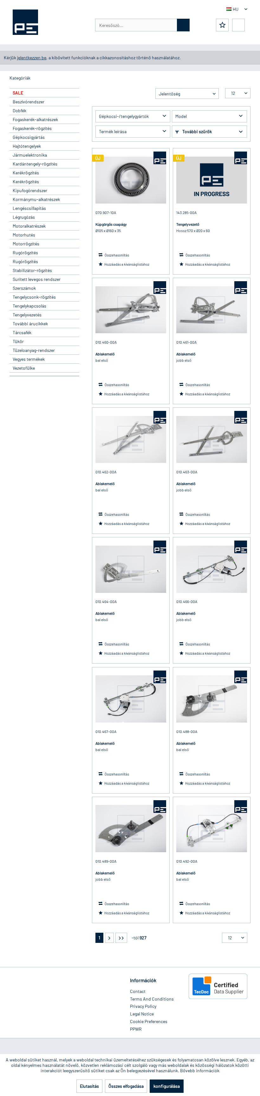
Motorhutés (24, 234)
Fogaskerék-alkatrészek (35, 119)
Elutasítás (89, 1086)
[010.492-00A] (211, 828)
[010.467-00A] (130, 699)
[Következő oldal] (109, 938)
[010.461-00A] (211, 309)
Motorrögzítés (26, 243)
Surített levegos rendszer (37, 279)
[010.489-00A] (130, 828)
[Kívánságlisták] (222, 25)
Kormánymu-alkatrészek (36, 199)
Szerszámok (24, 288)
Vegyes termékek (29, 359)
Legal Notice (142, 1013)
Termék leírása (113, 131)
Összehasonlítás (116, 255)
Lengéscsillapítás (29, 208)
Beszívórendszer (28, 101)
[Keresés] (183, 25)
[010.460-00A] (130, 309)
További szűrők (196, 131)
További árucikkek (30, 323)
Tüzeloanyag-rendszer (34, 350)
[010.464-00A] (130, 569)
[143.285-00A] (211, 180)
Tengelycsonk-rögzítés (34, 297)
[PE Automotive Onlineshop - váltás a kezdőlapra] (25, 22)
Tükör (18, 341)
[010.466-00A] (211, 569)
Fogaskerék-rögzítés (32, 128)
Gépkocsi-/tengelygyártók (124, 116)
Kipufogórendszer (30, 190)
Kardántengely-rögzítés (35, 163)
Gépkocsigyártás (29, 137)
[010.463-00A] (211, 439)
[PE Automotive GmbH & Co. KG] (159, 158)
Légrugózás (24, 217)
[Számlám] (238, 25)
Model (181, 116)
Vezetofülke (24, 368)
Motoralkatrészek (29, 226)
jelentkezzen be (31, 57)
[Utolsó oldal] (121, 938)
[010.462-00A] (130, 439)
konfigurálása (166, 1086)
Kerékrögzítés (26, 172)
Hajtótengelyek (27, 146)
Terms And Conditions (152, 999)
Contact (138, 991)
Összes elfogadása (126, 1086)
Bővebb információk (199, 1070)
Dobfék (19, 110)
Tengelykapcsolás (29, 305)
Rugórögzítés (25, 252)
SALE (18, 92)
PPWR (136, 1029)
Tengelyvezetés (27, 314)
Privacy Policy (143, 1006)
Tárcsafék (22, 332)
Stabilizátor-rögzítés (32, 270)
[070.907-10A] (130, 180)
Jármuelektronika (30, 155)
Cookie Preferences (148, 1021)
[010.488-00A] (211, 699)
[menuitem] (142, 25)
